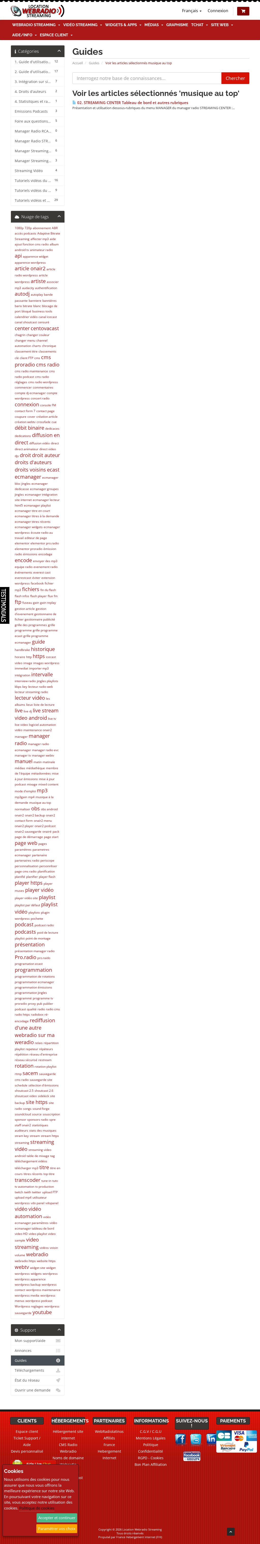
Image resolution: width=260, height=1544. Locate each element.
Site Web (221, 25)
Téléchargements (29, 1370)
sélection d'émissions (43, 1085)
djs (17, 456)
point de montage (38, 938)
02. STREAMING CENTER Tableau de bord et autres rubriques (132, 102)
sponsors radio (37, 1119)
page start (51, 837)
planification (46, 871)
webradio (37, 1254)
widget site (37, 1268)
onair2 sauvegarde (28, 831)
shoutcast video (26, 1096)
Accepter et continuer (56, 1517)
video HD (21, 1234)
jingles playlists (47, 681)
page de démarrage (29, 837)
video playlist (38, 1234)
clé (17, 358)
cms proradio (33, 361)
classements (47, 351)
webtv (22, 1267)
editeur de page (36, 538)
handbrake (22, 650)
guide (38, 641)
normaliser (22, 809)
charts (36, 346)
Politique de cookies (36, 1508)
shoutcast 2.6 (44, 1090)
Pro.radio (25, 957)
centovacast (45, 328)
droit (25, 455)
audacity (28, 288)
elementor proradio (28, 549)
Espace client (55, 35)
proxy (32, 1003)
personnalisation (26, 866)
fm (56, 596)
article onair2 (30, 268)
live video (21, 725)
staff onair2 (23, 1125)
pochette (37, 918)
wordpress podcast (38, 1301)
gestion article (25, 609)
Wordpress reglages (29, 1306)
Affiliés (109, 1438)
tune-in (46, 1181)
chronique (49, 346)
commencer (23, 387)
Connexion (218, 10)
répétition (21, 1054)
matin (38, 762)
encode (23, 560)
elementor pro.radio (44, 543)
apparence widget (35, 256)
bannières (49, 300)
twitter (36, 1192)
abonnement (42, 228)
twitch (19, 1192)
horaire (20, 657)
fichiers (30, 589)
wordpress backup (28, 1284)
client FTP (26, 358)
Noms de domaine (68, 1457)
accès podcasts (25, 233)
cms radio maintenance (31, 371)
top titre (49, 1174)
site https (37, 1102)
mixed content (48, 784)
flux (50, 596)
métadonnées (41, 773)
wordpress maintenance (43, 1290)
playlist (47, 897)
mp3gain (21, 797)
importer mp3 (39, 668)
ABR (55, 228)
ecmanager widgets (29, 527)
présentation (30, 944)
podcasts (25, 931)
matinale (49, 762)
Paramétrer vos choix (56, 1528)
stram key (22, 1136)
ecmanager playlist (37, 505)
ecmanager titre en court (32, 511)
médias (20, 768)
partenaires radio (27, 860)
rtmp (18, 1074)
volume (20, 1255)
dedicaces (52, 428)
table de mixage (38, 1156)
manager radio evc (45, 750)
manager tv (23, 755)
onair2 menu (43, 820)
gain (36, 602)
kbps (18, 686)
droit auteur (46, 455)
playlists (34, 912)
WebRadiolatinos (109, 1431)
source (37, 1114)
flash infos (22, 596)
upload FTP (50, 1192)
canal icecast (48, 317)
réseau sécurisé (26, 1060)
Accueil (77, 63)
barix (18, 306)
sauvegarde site (41, 1080)
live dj (28, 711)
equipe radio (23, 567)
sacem (30, 1073)
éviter (36, 578)
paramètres (23, 849)
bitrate (27, 306)
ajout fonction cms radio (32, 244)
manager (21, 736)
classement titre (26, 351)
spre (52, 1119)
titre (44, 1167)
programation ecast (29, 964)
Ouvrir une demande (33, 1390)
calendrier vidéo (26, 317)
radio (41, 1009)
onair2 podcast (45, 826)
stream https (50, 1136)
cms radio (47, 364)
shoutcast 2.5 (24, 1090)
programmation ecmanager (34, 982)
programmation (33, 969)
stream (35, 1136)
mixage (32, 784)
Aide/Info (23, 35)
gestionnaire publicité (40, 619)
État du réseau (27, 1380)
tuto (55, 1181)
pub (39, 1003)
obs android (49, 809)
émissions (30, 554)
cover (31, 416)
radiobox (37, 1014)
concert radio (40, 398)
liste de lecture (44, 704)
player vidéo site (26, 898)
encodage (45, 554)
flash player (38, 596)
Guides (94, 63)
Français (190, 10)
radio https (22, 1014)
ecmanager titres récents (33, 521)
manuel (23, 761)
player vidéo (39, 889)
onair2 (19, 815)
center (22, 328)
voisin (54, 1248)
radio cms (53, 1009)
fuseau (27, 602)
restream (45, 1060)
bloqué (26, 311)
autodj (22, 293)
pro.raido (43, 958)
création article (47, 416)
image (27, 663)
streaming (22, 1142)
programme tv (43, 998)
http (29, 657)
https (39, 656)
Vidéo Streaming (81, 25)
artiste (38, 281)
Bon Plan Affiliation (151, 1464)
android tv (22, 250)
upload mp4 (23, 1197)
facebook (37, 583)
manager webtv (43, 755)
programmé (23, 998)
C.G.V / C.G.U (150, 1431)
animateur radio (41, 250)
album (54, 244)
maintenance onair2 (37, 730)
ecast (53, 469)
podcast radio (44, 925)
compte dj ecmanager (30, 393)
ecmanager (28, 476)
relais (39, 1043)
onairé (47, 831)
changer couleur (38, 335)
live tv (52, 718)
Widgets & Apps (122, 25)
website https (46, 1261)
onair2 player (24, 826)
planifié (20, 877)
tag (52, 1156)
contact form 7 (25, 411)
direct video (47, 449)
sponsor (20, 1119)
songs (27, 1108)
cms (37, 358)
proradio (21, 1003)
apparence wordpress (30, 262)
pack (56, 831)
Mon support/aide (30, 1340)
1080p (19, 228)
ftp (18, 601)
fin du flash (48, 590)
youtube (42, 1312)
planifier (32, 877)
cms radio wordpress (43, 382)
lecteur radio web (40, 686)
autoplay (37, 294)
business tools (42, 311)
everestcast (23, 578)
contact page (45, 411)
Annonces (23, 1350)
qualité (32, 1009)
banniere (35, 300)
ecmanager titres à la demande (37, 516)
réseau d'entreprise (43, 1054)
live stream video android (37, 714)
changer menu (25, 340)
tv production (44, 1186)
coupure (20, 416)
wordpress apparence (30, 1279)
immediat (21, 668)
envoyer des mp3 (45, 561)
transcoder (27, 1180)
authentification (46, 288)
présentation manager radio (35, 951)
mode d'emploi (25, 791)
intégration (22, 675)
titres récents (33, 1174)
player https (29, 882)
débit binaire (29, 427)
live (19, 710)
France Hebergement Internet (109, 1451)
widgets (36, 1273)
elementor (22, 543)
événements (23, 572)
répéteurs (46, 1049)
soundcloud (23, 1114)
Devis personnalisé (27, 1451)
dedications (23, 436)
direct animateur (26, 449)
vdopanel (51, 1203)
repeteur (32, 1049)
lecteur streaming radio (31, 692)
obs (35, 808)
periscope (47, 860)
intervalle (42, 674)
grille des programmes (31, 625)
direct (55, 443)
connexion (27, 404)
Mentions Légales (151, 1438)
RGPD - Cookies (151, 1457)
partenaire (39, 855)
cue (54, 422)
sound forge (41, 1108)
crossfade (44, 422)
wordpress (50, 1273)
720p (28, 228)
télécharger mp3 (26, 1168)
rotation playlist (45, 1066)
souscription (51, 1114)
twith (27, 1192)
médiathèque (35, 768)
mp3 (42, 790)
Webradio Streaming (35, 25)
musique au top (40, 802)
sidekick (43, 1096)
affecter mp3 (39, 239)
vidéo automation (28, 1212)
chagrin (20, 335)
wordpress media (27, 1295)
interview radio (25, 681)
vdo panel (37, 1203)
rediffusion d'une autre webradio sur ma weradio (35, 1031)
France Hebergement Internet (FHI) (139, 1537)
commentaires (43, 387)
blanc (37, 306)
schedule (21, 1085)
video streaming (27, 1243)
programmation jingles (31, 993)
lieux (29, 704)
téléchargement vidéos (31, 1161)
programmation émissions (33, 987)
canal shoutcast (26, 322)
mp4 (31, 797)
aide (53, 239)
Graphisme (177, 25)
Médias (152, 25)
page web (26, 843)
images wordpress (46, 663)
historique (43, 649)
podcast (24, 924)
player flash (47, 877)
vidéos (44, 1248)
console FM (48, 405)
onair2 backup (35, 815)
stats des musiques (42, 1130)
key (24, 686)
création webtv (25, 422)
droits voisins (30, 469)
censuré (43, 322)
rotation (24, 1065)
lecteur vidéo (30, 697)
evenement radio (46, 567)
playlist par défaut (27, 905)
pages (42, 844)
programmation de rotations (35, 976)
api (18, 255)
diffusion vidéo (39, 443)
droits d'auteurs (33, 462)
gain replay (48, 602)
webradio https (25, 1261)
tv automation (24, 1186)
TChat (198, 25)
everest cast (42, 572)
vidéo (21, 1208)
